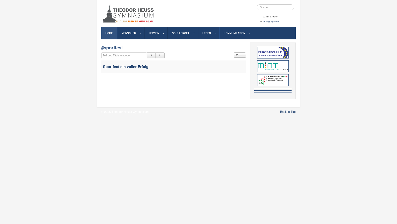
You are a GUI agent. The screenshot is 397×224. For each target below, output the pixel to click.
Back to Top (288, 112)
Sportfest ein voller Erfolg (125, 66)
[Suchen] (151, 55)
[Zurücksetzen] (159, 55)
